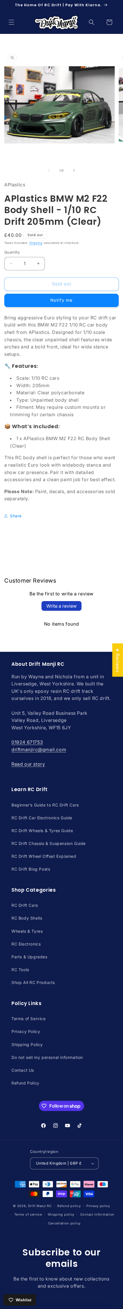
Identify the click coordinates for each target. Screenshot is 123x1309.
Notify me (61, 300)
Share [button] (16, 515)
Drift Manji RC (40, 1206)
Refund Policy (25, 1083)
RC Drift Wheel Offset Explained (43, 856)
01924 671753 (27, 742)
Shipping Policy (27, 1044)
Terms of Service (28, 1018)
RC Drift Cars (24, 905)
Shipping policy (61, 1214)
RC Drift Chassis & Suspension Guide (48, 843)
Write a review (61, 606)
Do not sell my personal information (47, 1057)
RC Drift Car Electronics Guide (41, 817)
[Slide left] (49, 170)
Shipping (35, 242)
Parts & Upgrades (29, 956)
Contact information (97, 1214)
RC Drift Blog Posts (30, 869)
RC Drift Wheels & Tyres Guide (42, 830)
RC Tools (20, 969)
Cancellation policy (64, 1223)
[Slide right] (74, 170)
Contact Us (22, 1070)
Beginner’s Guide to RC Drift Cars (45, 804)
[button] (11, 22)
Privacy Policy (25, 1031)
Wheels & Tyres (27, 931)
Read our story (28, 764)
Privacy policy (98, 1206)
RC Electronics (26, 944)
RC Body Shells (26, 918)
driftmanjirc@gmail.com (38, 749)
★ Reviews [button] (117, 660)
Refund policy (69, 1206)
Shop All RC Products (33, 982)
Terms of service (28, 1214)
